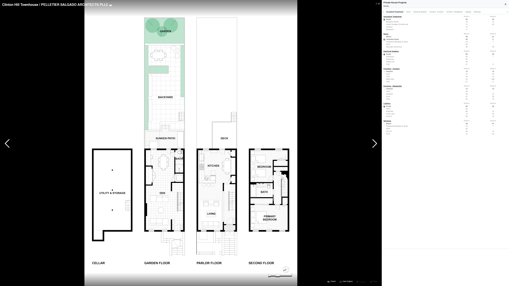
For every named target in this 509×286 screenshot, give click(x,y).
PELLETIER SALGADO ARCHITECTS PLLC (74, 4)
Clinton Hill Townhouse (20, 4)
